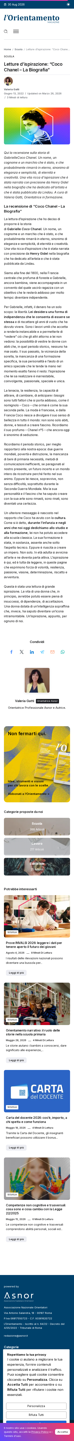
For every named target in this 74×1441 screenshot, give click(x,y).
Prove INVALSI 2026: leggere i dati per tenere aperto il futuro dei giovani (34, 945)
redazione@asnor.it (16, 1335)
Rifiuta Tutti (36, 1414)
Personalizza (36, 1406)
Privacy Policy (40, 1431)
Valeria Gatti (11, 89)
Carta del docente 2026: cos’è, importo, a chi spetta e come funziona (36, 1120)
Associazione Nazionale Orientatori (25, 1307)
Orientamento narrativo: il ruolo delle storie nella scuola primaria (33, 1032)
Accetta (62, 1431)
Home (7, 49)
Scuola (18, 49)
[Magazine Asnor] (31, 18)
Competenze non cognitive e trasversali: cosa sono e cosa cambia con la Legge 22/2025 (36, 1209)
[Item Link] (37, 826)
